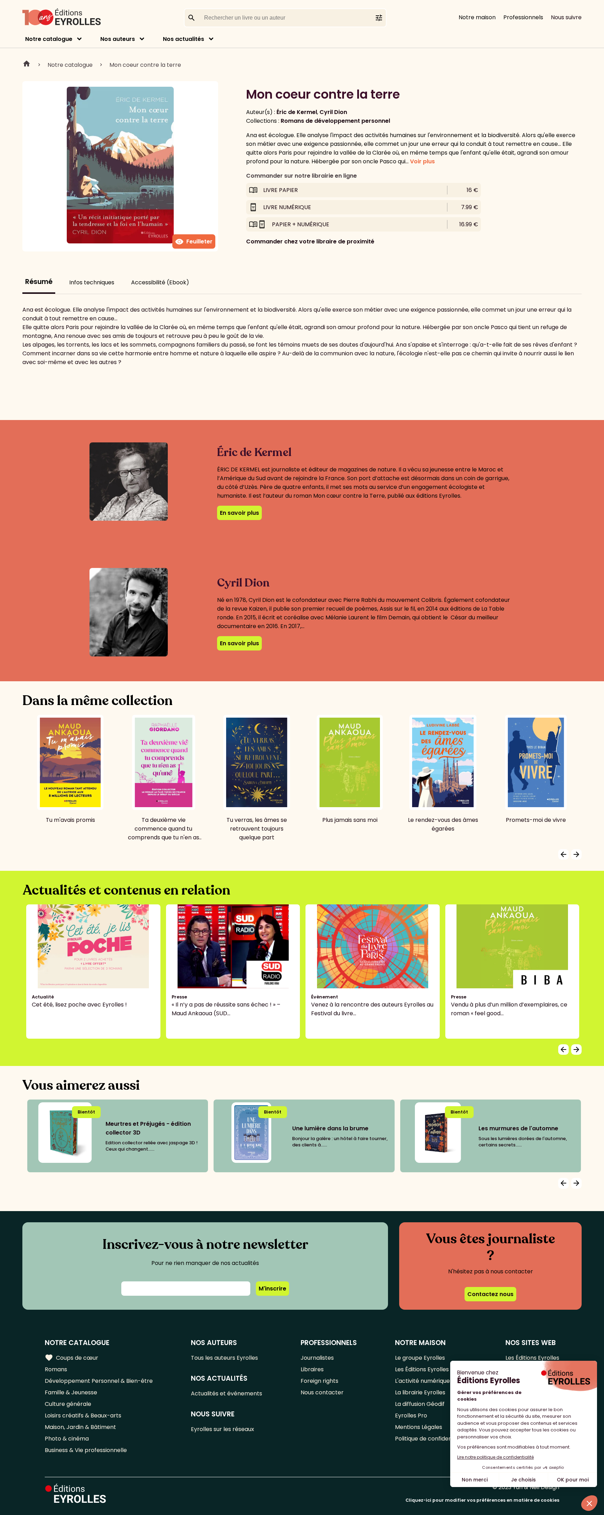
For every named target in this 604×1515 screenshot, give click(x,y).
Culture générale (68, 1404)
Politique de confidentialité (431, 1439)
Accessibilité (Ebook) (160, 282)
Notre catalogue (48, 39)
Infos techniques (91, 282)
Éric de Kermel (296, 112)
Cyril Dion (333, 112)
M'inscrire (272, 1289)
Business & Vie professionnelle (86, 1450)
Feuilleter (194, 241)
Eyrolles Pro (411, 1415)
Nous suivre (566, 17)
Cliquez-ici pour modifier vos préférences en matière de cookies (482, 1500)
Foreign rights (319, 1381)
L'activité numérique (422, 1381)
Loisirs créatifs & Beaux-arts (83, 1415)
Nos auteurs (117, 39)
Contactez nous (490, 1294)
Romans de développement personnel (335, 121)
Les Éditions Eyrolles (422, 1369)
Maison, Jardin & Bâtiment (80, 1427)
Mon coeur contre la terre (145, 65)
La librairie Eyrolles (420, 1392)
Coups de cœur (71, 1357)
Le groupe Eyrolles (420, 1358)
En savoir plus (239, 513)
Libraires (312, 1369)
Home (26, 64)
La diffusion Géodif (420, 1404)
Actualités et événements (226, 1393)
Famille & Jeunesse (71, 1392)
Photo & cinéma (67, 1439)
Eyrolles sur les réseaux (222, 1429)
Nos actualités (183, 39)
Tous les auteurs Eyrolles (224, 1358)
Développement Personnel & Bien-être (99, 1381)
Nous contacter (322, 1392)
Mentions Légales (418, 1427)
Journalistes (317, 1358)
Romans (56, 1369)
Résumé (38, 281)
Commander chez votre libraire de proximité (310, 241)
